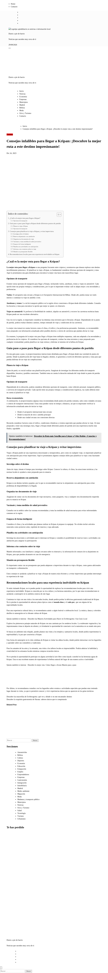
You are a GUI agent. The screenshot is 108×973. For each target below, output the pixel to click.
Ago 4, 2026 (9, 731)
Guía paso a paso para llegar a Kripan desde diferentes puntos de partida (35, 223)
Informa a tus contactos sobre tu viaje (24, 249)
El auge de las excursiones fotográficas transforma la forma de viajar (11, 720)
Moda (21, 110)
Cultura (20, 758)
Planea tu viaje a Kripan (20, 226)
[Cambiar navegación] (10, 48)
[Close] (1, 967)
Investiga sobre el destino (21, 234)
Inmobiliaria (22, 786)
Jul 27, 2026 (22, 737)
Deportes (20, 761)
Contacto (14, 7)
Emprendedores (23, 774)
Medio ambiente (23, 791)
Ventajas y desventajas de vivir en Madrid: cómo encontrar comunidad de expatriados (12, 920)
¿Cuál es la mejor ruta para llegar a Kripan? (25, 218)
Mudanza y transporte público (28, 799)
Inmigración (21, 783)
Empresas (22, 99)
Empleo (20, 772)
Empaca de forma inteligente (22, 244)
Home (13, 4)
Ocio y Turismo (25, 113)
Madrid (22, 105)
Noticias (22, 94)
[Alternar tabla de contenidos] (58, 214)
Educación (21, 766)
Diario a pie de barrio (17, 34)
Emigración (21, 769)
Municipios (23, 102)
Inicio (21, 91)
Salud (19, 811)
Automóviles (22, 752)
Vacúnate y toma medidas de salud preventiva (27, 241)
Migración (21, 794)
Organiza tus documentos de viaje (23, 239)
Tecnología (21, 813)
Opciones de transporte (20, 221)
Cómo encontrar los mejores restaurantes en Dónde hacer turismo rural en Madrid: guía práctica (24, 723)
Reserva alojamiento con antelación (24, 236)
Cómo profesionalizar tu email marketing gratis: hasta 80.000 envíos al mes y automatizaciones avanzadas (13, 893)
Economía (23, 97)
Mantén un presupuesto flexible (23, 251)
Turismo (10, 134)
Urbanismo (21, 819)
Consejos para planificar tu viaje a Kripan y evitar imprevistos (32, 231)
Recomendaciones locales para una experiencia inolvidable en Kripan (34, 254)
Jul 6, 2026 (35, 734)
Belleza (22, 108)
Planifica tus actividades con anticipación (25, 246)
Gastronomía (22, 780)
